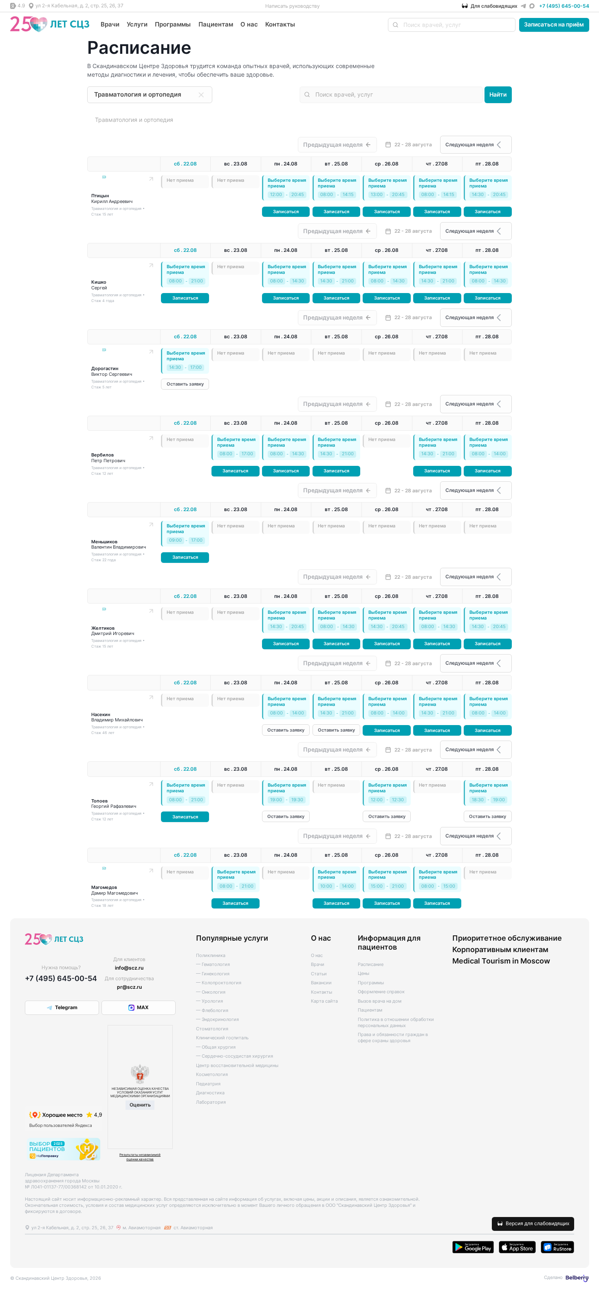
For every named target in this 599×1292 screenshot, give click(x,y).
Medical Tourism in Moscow (501, 960)
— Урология (209, 1001)
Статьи (319, 974)
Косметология (212, 1074)
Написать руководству (292, 6)
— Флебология (212, 1010)
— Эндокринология (217, 1019)
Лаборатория (211, 1102)
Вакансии (321, 983)
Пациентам (215, 24)
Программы (173, 24)
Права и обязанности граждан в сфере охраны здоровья (393, 1037)
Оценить (140, 1105)
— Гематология (213, 964)
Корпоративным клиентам (500, 949)
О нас (249, 24)
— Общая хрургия (216, 1047)
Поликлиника (210, 955)
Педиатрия (208, 1084)
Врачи (110, 24)
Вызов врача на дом (379, 1001)
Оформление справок (381, 991)
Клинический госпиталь (222, 1038)
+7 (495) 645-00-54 (564, 6)
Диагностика (210, 1093)
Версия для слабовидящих (537, 1223)
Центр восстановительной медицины (237, 1065)
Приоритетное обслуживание (507, 937)
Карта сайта (324, 1001)
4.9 (21, 5)
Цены (363, 973)
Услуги (137, 24)
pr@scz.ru (129, 987)
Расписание (370, 964)
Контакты (280, 24)
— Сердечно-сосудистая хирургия (234, 1056)
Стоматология (212, 1029)
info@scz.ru (129, 968)
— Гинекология (212, 974)
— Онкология (210, 992)
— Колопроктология (218, 983)
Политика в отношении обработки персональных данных (396, 1022)
